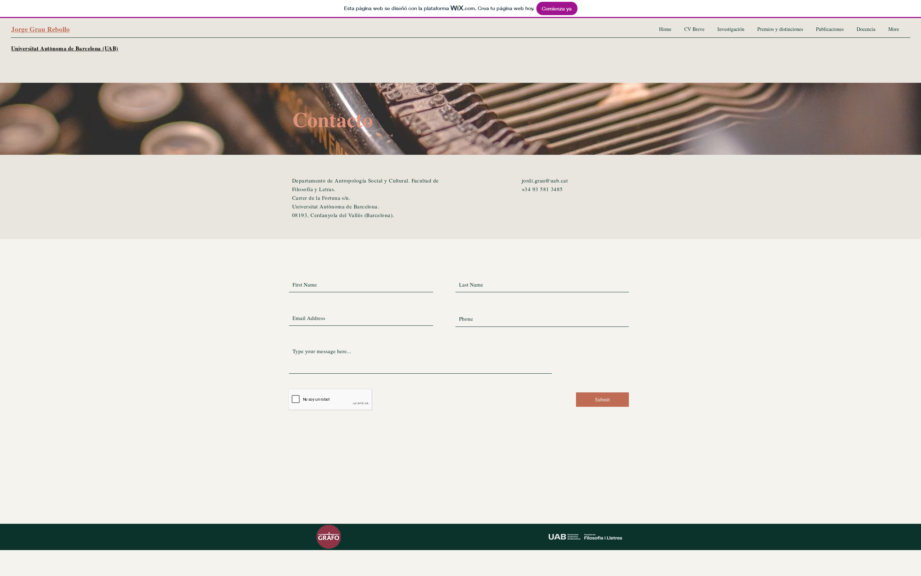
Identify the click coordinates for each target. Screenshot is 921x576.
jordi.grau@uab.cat (545, 180)
